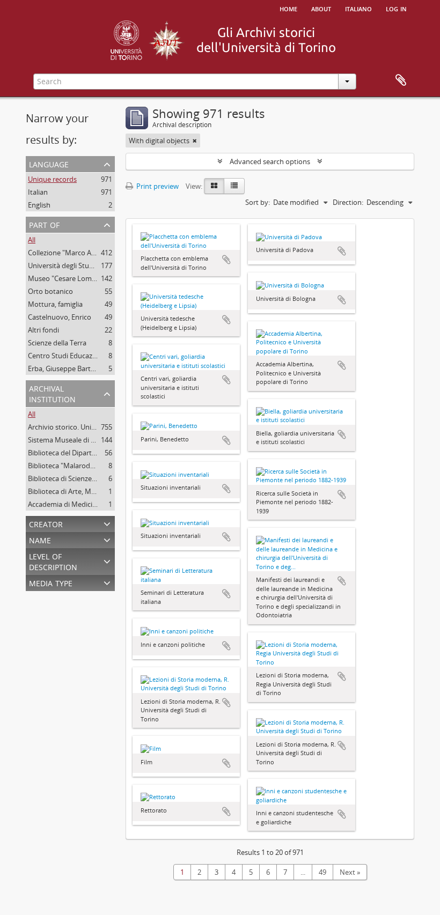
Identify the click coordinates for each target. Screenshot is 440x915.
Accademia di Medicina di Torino (79, 504)
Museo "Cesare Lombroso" (70, 278)
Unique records (52, 179)
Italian (38, 192)
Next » (350, 872)
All (31, 240)
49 (322, 872)
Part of (44, 224)
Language (49, 163)
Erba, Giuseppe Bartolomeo (71, 368)
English (39, 205)
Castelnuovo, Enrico (59, 317)
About (321, 8)
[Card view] (214, 186)
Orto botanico (50, 291)
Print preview (157, 186)
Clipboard (400, 80)
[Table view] (234, 186)
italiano (358, 8)
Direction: (348, 202)
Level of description (53, 560)
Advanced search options (270, 161)
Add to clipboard (226, 259)
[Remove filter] (195, 140)
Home (288, 8)
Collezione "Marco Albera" (69, 252)
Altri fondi (43, 330)
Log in (396, 8)
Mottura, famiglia (55, 304)
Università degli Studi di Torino (76, 265)
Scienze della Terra (57, 343)
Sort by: (257, 202)
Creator (46, 523)
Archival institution (52, 392)
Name (40, 539)
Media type (50, 582)
